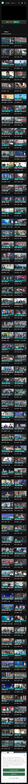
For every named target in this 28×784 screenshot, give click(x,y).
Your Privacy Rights (14, 778)
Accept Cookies (14, 770)
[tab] (6, 32)
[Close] (25, 755)
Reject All (14, 774)
